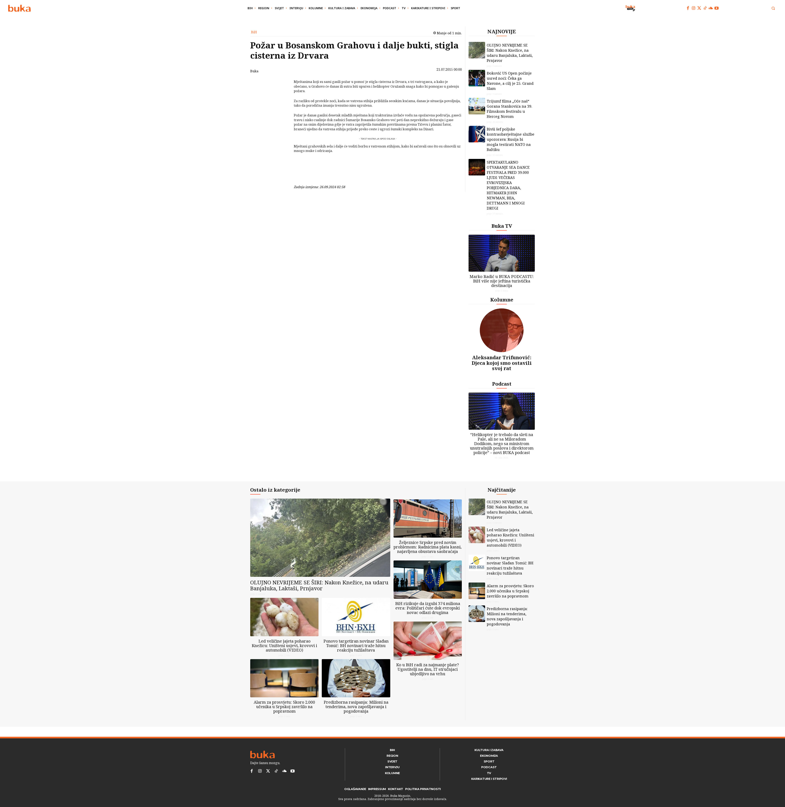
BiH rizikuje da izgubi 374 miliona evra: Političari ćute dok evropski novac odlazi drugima (427, 608)
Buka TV (501, 225)
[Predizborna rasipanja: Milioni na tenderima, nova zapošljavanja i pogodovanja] (356, 678)
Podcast (501, 383)
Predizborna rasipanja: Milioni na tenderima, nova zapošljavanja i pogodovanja (356, 706)
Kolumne (501, 299)
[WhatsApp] (283, 112)
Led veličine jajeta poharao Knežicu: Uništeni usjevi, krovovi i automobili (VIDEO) (284, 645)
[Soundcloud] (711, 8)
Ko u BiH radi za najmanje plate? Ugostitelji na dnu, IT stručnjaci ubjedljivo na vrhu (427, 669)
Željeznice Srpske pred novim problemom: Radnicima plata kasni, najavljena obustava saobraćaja (428, 547)
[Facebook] (688, 8)
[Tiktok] (705, 8)
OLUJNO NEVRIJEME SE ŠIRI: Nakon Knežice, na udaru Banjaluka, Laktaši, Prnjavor (510, 53)
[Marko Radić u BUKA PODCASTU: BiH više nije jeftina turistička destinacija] (502, 253)
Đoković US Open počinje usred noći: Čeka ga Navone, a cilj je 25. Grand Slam (510, 81)
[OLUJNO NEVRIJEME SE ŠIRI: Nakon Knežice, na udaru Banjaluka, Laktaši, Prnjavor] (477, 50)
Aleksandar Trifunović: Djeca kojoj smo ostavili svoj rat (502, 363)
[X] (283, 93)
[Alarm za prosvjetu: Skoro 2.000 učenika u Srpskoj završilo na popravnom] (284, 678)
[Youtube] (716, 8)
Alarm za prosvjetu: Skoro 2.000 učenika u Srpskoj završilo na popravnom (284, 706)
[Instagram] (694, 8)
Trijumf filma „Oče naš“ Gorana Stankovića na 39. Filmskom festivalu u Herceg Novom (509, 109)
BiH (254, 32)
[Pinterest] (283, 103)
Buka (254, 71)
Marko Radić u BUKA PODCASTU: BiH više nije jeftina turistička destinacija (502, 281)
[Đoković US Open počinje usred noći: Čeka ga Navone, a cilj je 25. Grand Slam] (477, 78)
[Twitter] (699, 8)
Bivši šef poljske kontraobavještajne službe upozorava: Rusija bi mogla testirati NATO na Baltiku (510, 139)
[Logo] (19, 8)
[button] (773, 8)
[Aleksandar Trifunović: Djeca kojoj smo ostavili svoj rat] (502, 330)
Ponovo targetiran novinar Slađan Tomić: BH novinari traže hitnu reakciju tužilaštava (356, 645)
